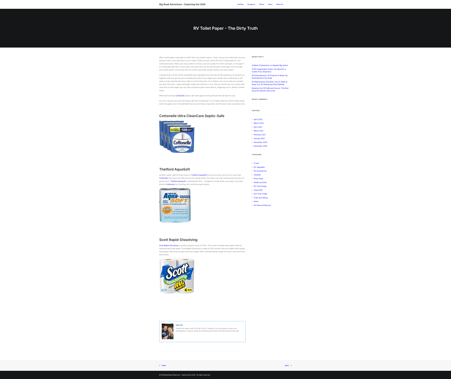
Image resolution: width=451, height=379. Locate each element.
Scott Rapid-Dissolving (168, 245)
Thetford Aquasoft (177, 181)
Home (270, 4)
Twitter (261, 4)
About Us (279, 4)
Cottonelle (180, 96)
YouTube (240, 4)
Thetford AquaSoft (199, 175)
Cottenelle (170, 184)
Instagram (251, 4)
